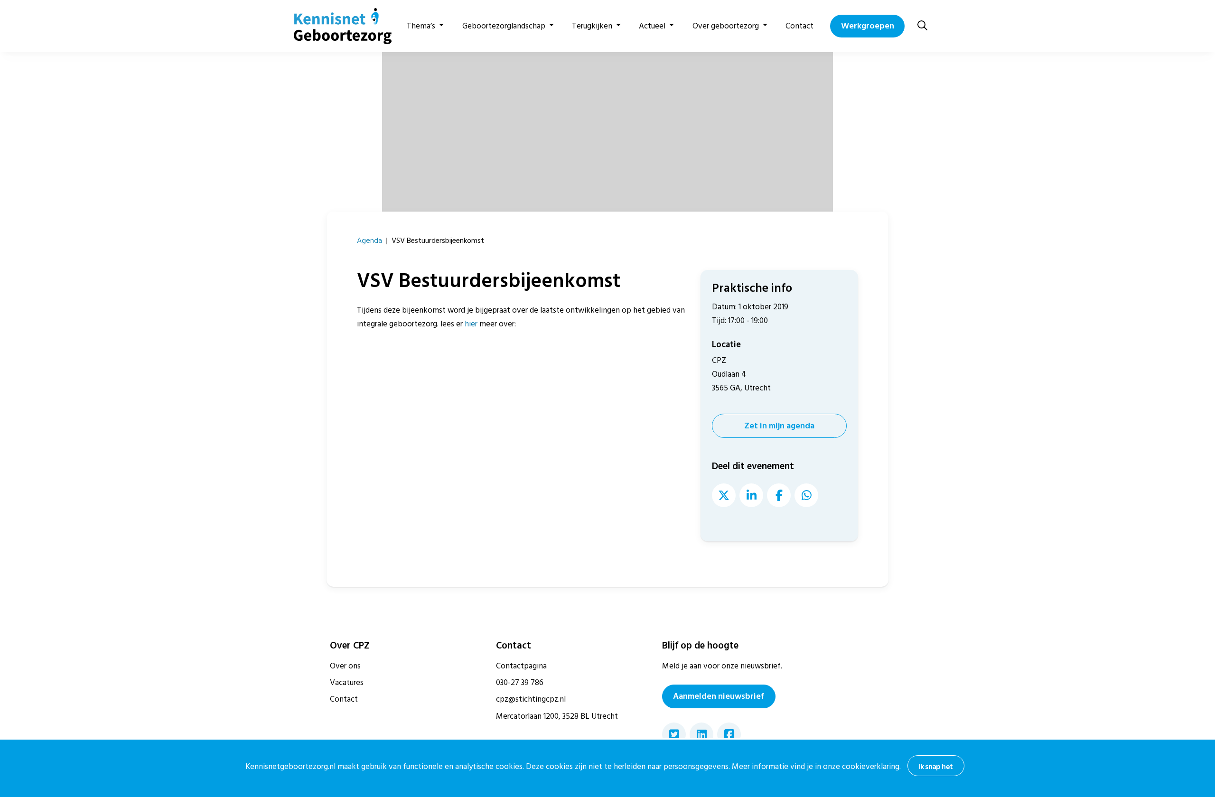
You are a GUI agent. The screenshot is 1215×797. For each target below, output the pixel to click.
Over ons (345, 666)
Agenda (369, 240)
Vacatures (347, 682)
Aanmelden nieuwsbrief (718, 696)
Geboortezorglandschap (503, 26)
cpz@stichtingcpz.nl (531, 699)
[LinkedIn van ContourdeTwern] (751, 495)
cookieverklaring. (871, 766)
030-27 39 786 (519, 682)
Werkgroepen (867, 26)
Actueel (652, 26)
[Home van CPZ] (337, 26)
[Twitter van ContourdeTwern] (724, 495)
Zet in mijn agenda (779, 426)
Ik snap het (936, 766)
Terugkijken (592, 26)
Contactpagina (521, 666)
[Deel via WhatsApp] (806, 495)
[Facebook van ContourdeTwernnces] (779, 495)
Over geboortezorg (725, 26)
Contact (799, 26)
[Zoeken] (922, 26)
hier (471, 324)
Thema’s (421, 26)
